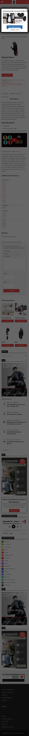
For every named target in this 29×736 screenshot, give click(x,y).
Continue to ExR (14, 30)
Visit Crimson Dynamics (14, 27)
